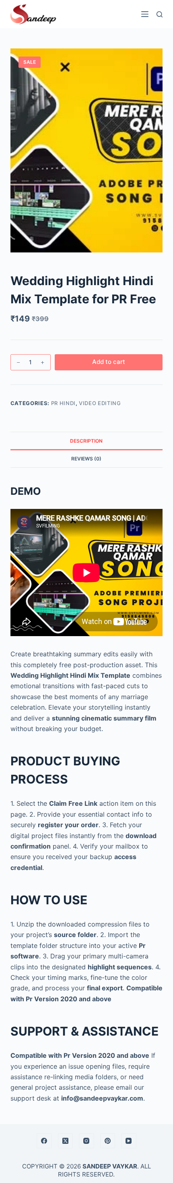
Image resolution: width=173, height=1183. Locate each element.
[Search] (160, 14)
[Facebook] (44, 1141)
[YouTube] (128, 1141)
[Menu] (144, 14)
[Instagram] (86, 1141)
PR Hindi (63, 403)
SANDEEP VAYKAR (109, 1166)
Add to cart (108, 362)
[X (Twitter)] (65, 1141)
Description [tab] (86, 441)
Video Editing (100, 403)
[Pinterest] (107, 1141)
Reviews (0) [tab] (86, 459)
